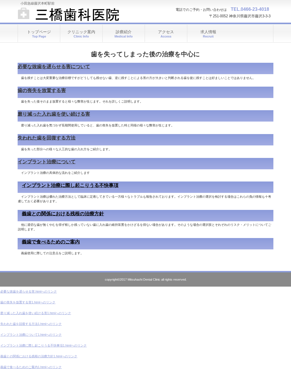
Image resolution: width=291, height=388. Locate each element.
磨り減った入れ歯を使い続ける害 (54, 114)
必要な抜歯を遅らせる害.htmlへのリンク (28, 291)
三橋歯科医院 (74, 14)
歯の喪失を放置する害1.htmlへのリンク (27, 302)
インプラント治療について (47, 161)
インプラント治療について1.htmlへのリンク (31, 334)
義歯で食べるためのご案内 (51, 242)
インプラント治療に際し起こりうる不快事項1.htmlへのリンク (43, 345)
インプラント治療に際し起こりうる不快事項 (70, 185)
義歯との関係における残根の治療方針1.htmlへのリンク (38, 356)
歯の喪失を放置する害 (42, 90)
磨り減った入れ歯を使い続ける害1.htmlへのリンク (35, 313)
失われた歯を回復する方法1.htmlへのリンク (31, 324)
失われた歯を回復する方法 (47, 138)
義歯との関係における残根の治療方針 (63, 213)
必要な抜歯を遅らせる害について (54, 66)
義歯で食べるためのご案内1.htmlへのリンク (31, 367)
